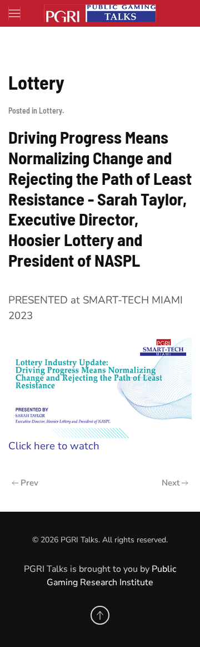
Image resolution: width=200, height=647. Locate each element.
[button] (15, 13)
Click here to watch (55, 446)
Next (170, 482)
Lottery (50, 110)
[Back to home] (100, 13)
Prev (29, 482)
